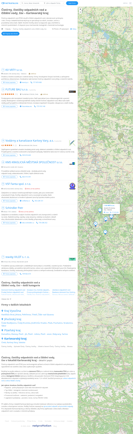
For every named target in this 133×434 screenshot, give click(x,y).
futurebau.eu (27, 106)
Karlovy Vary (12, 342)
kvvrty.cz (25, 82)
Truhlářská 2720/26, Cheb (30, 94)
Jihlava (18, 314)
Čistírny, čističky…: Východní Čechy (13, 346)
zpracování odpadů (50, 406)
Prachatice (58, 323)
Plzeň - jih (23, 334)
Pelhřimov (26, 314)
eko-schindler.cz (28, 223)
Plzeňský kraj (12, 330)
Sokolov (22, 342)
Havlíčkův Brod (7, 314)
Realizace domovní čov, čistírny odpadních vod (69, 292)
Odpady (8, 29)
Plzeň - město (34, 334)
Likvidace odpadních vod (61, 290)
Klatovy (14, 334)
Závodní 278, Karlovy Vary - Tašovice (14, 74)
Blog (55, 426)
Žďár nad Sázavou (46, 314)
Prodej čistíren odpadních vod (12, 292)
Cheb (3, 342)
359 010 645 (26, 155)
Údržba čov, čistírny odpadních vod (40, 295)
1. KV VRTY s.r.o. (109, 205)
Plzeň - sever (46, 334)
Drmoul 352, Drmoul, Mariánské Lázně (15, 262)
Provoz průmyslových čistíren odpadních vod (43, 292)
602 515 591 (26, 177)
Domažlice (5, 334)
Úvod (7, 421)
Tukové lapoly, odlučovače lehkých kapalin (16, 295)
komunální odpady (66, 406)
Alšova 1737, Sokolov (9, 212)
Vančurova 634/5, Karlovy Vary (13, 189)
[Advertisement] (38, 51)
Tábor (3, 325)
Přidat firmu (31, 421)
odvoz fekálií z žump (13, 381)
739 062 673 (26, 274)
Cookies (70, 421)
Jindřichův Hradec (39, 323)
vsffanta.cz (26, 201)
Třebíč (34, 314)
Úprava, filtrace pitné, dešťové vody (65, 295)
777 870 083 (37, 82)
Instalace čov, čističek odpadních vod (40, 290)
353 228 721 (39, 201)
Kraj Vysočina (12, 310)
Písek (50, 323)
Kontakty (48, 421)
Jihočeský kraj (12, 319)
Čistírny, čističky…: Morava (63, 346)
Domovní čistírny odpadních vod (13, 290)
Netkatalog (11, 3)
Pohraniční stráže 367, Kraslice (13, 167)
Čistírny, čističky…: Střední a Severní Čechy (40, 346)
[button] (111, 217)
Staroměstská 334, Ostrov (29, 145)
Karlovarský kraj (15, 338)
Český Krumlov (24, 323)
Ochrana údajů (59, 421)
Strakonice (68, 323)
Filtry (74, 29)
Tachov (65, 334)
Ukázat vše (5, 299)
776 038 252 (43, 223)
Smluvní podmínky (18, 421)
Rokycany (57, 334)
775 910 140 (41, 106)
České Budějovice (9, 323)
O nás (40, 421)
